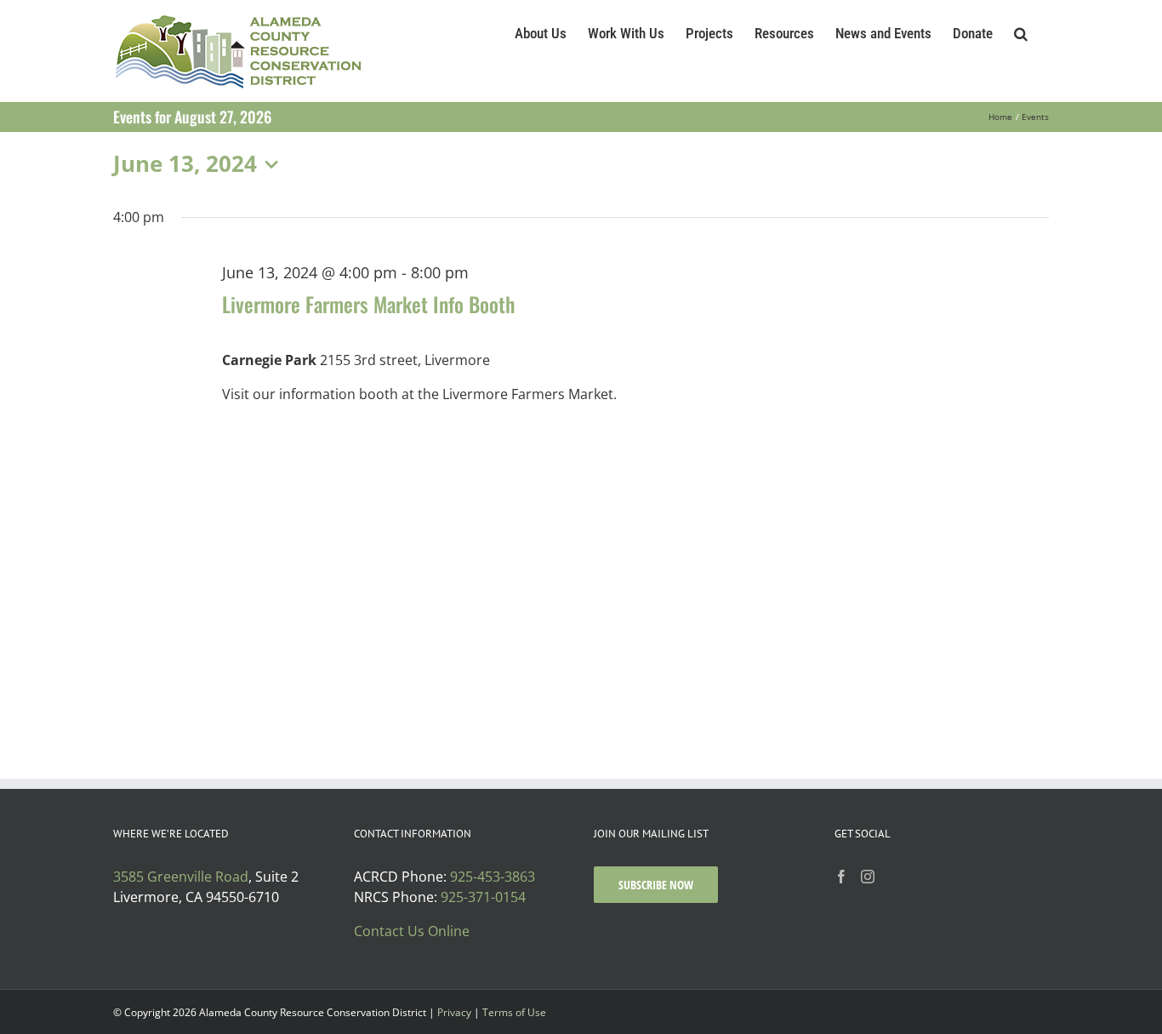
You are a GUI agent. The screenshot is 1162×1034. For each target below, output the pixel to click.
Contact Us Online (412, 931)
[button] (1021, 32)
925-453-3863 (492, 876)
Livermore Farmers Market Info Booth (368, 303)
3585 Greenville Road (180, 876)
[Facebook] (841, 876)
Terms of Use (514, 1012)
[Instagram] (867, 876)
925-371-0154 (483, 897)
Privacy (454, 1012)
